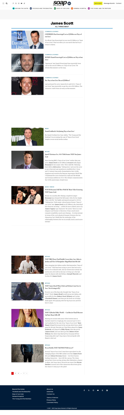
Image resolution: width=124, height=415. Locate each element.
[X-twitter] (89, 390)
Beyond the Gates (21, 8)
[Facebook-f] (84, 390)
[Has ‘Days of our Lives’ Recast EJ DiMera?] (27, 86)
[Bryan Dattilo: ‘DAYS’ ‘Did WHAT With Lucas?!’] (27, 353)
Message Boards (109, 3)
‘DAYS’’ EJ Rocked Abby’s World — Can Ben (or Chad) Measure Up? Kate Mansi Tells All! (64, 314)
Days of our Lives (63, 8)
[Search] (6, 3)
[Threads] (102, 390)
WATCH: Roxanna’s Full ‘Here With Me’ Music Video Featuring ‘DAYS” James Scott (63, 191)
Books (47, 151)
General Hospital (80, 8)
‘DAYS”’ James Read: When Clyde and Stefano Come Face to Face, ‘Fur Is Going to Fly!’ (63, 287)
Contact (118, 3)
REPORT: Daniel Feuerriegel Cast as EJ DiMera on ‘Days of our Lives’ (64, 59)
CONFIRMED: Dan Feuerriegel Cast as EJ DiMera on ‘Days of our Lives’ (63, 35)
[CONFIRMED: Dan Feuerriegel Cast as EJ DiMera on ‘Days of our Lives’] (27, 40)
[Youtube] (98, 390)
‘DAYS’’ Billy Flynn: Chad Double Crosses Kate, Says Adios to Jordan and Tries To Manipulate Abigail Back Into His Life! (63, 260)
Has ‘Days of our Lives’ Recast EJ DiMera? (57, 80)
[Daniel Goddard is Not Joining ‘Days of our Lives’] (27, 137)
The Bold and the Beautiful (42, 8)
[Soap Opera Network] (62, 3)
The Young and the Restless (101, 8)
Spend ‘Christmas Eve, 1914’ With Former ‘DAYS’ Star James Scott (63, 156)
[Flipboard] (107, 390)
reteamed (70, 162)
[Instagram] (93, 390)
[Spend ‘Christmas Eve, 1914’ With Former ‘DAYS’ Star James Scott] (27, 160)
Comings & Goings (51, 31)
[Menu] (3, 3)
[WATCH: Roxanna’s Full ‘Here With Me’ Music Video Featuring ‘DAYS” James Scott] (27, 195)
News (47, 128)
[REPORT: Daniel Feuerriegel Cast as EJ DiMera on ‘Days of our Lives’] (27, 63)
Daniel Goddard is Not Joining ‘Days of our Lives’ (59, 131)
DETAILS (47, 256)
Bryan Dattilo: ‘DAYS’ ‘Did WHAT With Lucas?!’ (59, 348)
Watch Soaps (98, 3)
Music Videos (49, 187)
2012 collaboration (55, 167)
